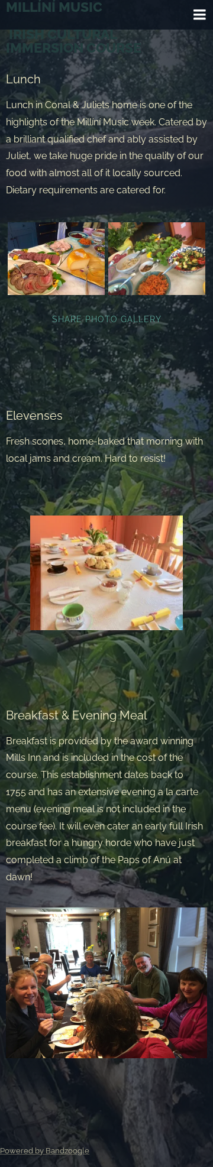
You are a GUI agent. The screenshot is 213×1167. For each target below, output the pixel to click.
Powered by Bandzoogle (44, 1150)
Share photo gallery (107, 319)
